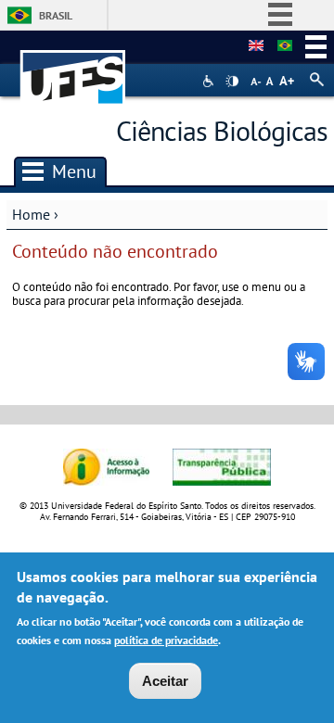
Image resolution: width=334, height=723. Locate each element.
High (231, 81)
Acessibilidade (210, 81)
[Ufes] (73, 68)
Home (31, 214)
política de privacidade (166, 640)
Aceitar (165, 681)
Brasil (55, 15)
